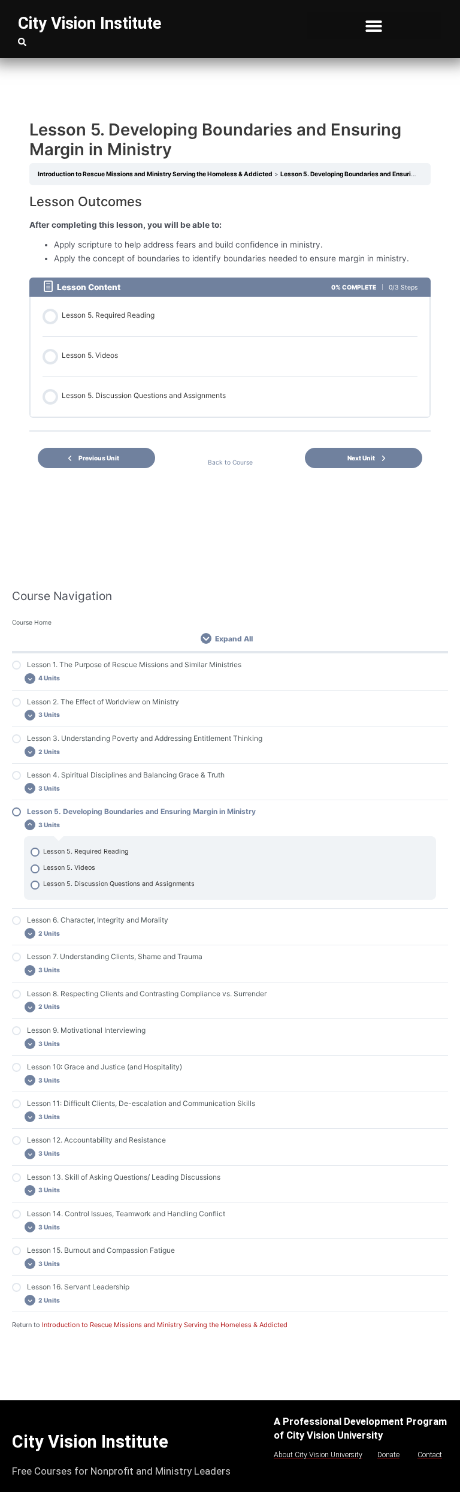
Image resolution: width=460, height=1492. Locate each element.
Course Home (32, 622)
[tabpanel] (229, 229)
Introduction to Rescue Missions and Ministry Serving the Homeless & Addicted (165, 1325)
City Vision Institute (90, 23)
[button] (374, 25)
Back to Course (230, 462)
